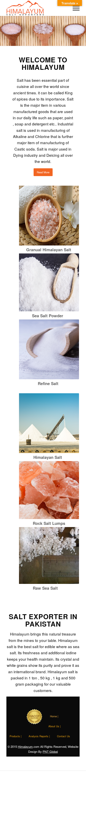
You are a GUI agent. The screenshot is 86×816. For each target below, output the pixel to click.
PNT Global (50, 751)
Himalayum (25, 746)
